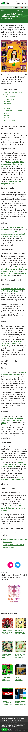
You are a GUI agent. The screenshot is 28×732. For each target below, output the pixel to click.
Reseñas (11, 720)
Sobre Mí (18, 720)
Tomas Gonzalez (7, 21)
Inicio (2, 11)
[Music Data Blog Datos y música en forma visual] (5, 3)
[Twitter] (18, 565)
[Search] (25, 3)
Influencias (9, 718)
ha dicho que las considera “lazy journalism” (12, 343)
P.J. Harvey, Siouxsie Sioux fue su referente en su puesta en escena (14, 269)
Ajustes (11, 729)
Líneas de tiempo (19, 718)
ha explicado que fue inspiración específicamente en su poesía (13, 234)
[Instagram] (10, 565)
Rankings (4, 720)
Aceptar (4, 729)
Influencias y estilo (11, 11)
